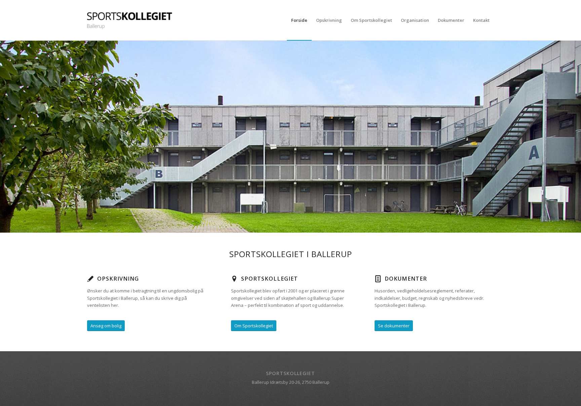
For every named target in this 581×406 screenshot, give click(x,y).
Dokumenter (406, 278)
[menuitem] (299, 20)
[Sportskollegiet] (131, 20)
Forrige (6, 137)
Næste (575, 137)
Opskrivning (118, 278)
